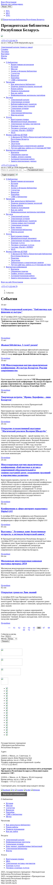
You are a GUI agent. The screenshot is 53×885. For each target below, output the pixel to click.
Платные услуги (18, 126)
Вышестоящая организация (22, 64)
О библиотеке (12, 62)
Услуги (9, 117)
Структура (15, 73)
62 (19, 628)
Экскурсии (15, 143)
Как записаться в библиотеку (23, 84)
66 (39, 628)
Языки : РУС (6, 7)
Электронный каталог (20, 100)
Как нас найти (17, 93)
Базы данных (16, 111)
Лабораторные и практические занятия (27, 146)
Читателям (10, 82)
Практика (15, 141)
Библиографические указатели (24, 104)
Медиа (8, 816)
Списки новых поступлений (23, 106)
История (14, 67)
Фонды (9, 851)
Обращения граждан (19, 154)
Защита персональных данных (23, 161)
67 (44, 628)
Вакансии (15, 75)
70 (29, 630)
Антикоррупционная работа (23, 159)
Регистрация (11, 2)
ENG (8, 15)
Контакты (15, 152)
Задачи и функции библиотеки (24, 71)
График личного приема (21, 157)
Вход (3, 2)
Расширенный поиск (35, 170)
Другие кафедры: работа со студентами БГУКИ (31, 148)
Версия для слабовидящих (12, 4)
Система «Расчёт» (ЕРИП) (22, 130)
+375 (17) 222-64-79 (9, 41)
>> (34, 630)
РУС (8, 11)
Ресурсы (9, 97)
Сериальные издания (19, 108)
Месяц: (4, 639)
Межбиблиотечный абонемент (24, 122)
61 (14, 628)
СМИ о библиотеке (19, 80)
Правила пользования (20, 91)
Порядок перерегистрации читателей (26, 86)
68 (49, 628)
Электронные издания (20, 102)
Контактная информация (16, 150)
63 (24, 628)
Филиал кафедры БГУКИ (16, 135)
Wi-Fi (13, 133)
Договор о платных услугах (22, 128)
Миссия (14, 69)
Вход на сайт (6, 282)
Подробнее (5, 338)
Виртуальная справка (20, 119)
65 (34, 628)
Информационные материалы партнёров (28, 95)
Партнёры (15, 78)
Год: (2, 636)
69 (24, 630)
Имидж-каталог (17, 115)
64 (29, 628)
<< (9, 628)
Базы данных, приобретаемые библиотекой (24, 846)
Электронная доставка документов (25, 124)
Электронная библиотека (21, 113)
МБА (8, 861)
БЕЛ (8, 13)
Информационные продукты (18, 842)
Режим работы (17, 89)
